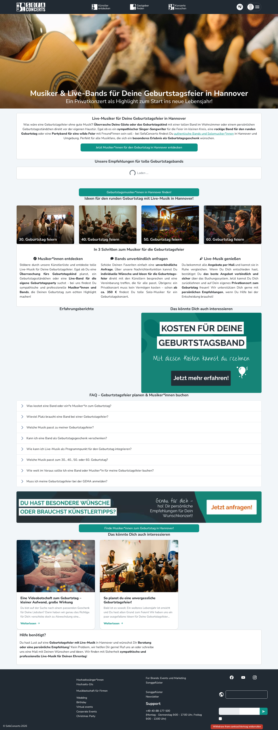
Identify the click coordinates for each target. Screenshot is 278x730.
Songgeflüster (154, 682)
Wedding (81, 698)
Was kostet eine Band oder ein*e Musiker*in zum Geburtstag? (68, 406)
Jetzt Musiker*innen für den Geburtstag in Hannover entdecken (139, 147)
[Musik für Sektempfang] (108, 224)
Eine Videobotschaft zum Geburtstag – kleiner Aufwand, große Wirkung (50, 600)
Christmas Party (85, 716)
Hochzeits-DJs (84, 684)
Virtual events (84, 707)
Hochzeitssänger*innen (90, 680)
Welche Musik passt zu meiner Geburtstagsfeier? (60, 427)
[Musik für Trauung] (45, 224)
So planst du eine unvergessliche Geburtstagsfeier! (129, 600)
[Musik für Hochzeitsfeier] (170, 224)
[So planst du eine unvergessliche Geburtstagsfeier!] (139, 566)
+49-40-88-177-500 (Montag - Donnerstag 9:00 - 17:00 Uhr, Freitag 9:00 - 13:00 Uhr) (174, 715)
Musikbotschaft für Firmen (92, 691)
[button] (253, 7)
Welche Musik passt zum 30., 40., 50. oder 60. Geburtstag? (67, 460)
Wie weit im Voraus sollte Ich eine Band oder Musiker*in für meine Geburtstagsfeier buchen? (90, 471)
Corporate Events (86, 711)
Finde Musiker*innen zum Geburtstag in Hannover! (139, 528)
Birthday (81, 702)
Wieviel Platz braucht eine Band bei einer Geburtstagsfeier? (67, 417)
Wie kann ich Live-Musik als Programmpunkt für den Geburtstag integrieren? (78, 449)
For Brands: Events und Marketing (166, 678)
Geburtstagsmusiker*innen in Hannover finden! (139, 192)
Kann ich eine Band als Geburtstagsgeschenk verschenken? (66, 438)
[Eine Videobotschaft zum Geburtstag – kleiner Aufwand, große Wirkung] (56, 566)
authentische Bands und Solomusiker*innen (204, 134)
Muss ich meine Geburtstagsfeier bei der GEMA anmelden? (66, 481)
